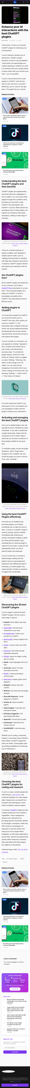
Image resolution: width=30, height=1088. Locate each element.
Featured (5, 862)
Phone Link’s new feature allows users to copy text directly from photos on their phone (14, 117)
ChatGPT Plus (7, 288)
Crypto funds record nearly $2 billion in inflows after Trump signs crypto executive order (15, 1009)
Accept (15, 1085)
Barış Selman (5, 40)
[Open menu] (2, 2)
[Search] (27, 2)
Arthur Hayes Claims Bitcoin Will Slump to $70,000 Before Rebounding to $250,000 (16, 1016)
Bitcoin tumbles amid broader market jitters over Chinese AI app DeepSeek (16, 1001)
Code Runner (16, 795)
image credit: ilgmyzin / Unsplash (17, 398)
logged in (15, 962)
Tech (4, 98)
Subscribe (15, 1052)
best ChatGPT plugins (11, 858)
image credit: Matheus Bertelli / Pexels (15, 508)
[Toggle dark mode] (23, 2)
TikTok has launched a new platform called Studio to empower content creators (13, 144)
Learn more (17, 1081)
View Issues (15, 989)
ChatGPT (13, 810)
